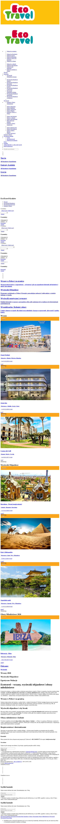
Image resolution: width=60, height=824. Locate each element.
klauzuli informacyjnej (31, 751)
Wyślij (2, 796)
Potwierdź (3, 223)
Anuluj (2, 224)
